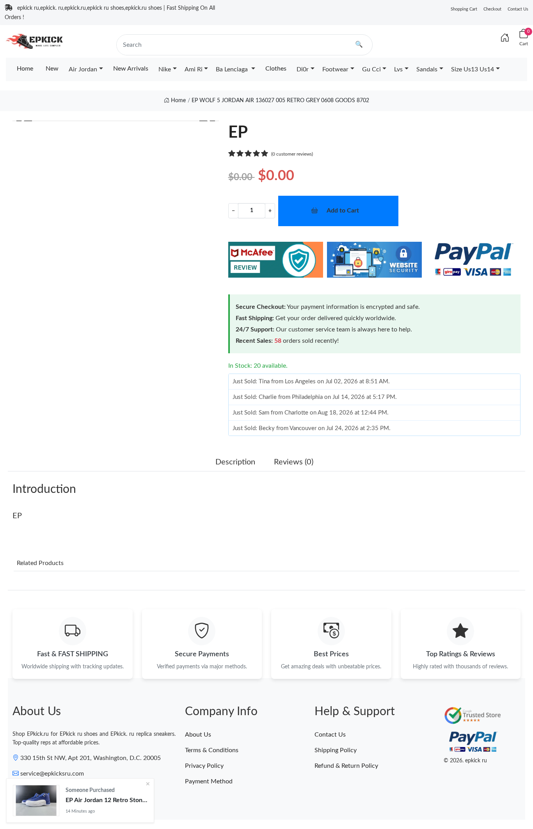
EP (17, 516)
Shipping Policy (335, 750)
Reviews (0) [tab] (293, 462)
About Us (198, 735)
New (52, 69)
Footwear (335, 69)
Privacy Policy (204, 766)
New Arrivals (130, 69)
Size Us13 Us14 (472, 69)
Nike (164, 69)
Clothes (275, 69)
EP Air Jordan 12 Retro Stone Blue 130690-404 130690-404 (106, 800)
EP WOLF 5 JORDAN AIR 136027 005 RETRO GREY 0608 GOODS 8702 (280, 100)
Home (25, 69)
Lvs (398, 69)
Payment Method (209, 781)
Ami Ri (194, 69)
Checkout (492, 9)
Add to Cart (343, 210)
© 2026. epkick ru (465, 760)
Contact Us (518, 9)
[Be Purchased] (36, 800)
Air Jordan (83, 69)
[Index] (505, 38)
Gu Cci (371, 69)
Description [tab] (235, 462)
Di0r (303, 69)
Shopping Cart (464, 9)
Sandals (426, 69)
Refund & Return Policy (346, 766)
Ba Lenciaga (232, 69)
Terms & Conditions (211, 750)
